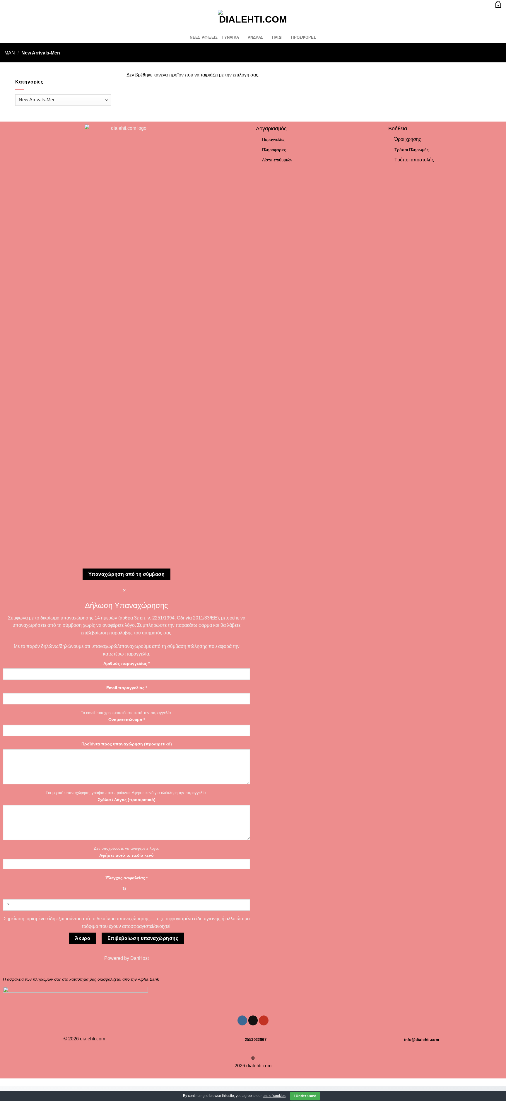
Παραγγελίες (273, 139)
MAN (9, 52)
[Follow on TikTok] (15, 20)
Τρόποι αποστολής (414, 159)
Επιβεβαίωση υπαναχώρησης (142, 938)
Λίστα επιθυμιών (277, 160)
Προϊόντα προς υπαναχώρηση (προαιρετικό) (126, 744)
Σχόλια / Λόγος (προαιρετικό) (126, 799)
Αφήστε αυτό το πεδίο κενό (126, 855)
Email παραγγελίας (126, 687)
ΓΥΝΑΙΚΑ (230, 37)
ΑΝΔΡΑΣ (256, 37)
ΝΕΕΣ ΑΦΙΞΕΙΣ (204, 37)
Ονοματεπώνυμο (126, 719)
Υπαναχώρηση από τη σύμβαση (126, 574)
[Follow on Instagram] (8, 20)
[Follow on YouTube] (23, 20)
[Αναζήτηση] (6, 4)
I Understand (305, 1096)
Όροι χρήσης (407, 139)
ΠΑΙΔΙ (277, 37)
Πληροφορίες (274, 149)
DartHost (139, 958)
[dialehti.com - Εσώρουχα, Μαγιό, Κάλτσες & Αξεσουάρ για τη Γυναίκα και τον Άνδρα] (253, 20)
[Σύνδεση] (488, 4)
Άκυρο (82, 938)
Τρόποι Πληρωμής (411, 149)
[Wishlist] (480, 4)
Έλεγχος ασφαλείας (126, 877)
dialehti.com (92, 1038)
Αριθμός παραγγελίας (126, 663)
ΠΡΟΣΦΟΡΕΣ (303, 37)
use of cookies (274, 1096)
